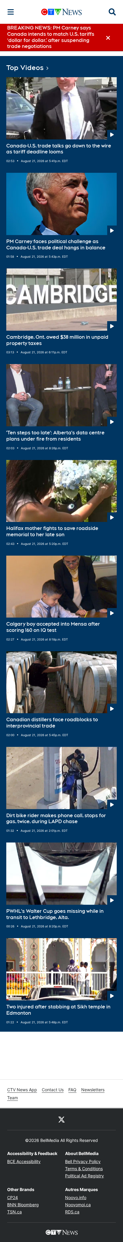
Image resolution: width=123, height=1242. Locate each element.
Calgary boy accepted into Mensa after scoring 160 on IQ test (53, 627)
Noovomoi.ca (78, 1204)
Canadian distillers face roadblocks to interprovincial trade (52, 723)
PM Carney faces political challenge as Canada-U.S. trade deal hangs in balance (55, 245)
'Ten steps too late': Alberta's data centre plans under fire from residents (55, 436)
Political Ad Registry (84, 1175)
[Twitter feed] (61, 1119)
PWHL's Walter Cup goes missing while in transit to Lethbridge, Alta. (55, 914)
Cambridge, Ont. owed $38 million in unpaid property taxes (57, 340)
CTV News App (22, 1089)
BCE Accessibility (24, 1161)
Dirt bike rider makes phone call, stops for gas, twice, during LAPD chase (56, 819)
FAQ (72, 1089)
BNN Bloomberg (23, 1204)
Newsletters (92, 1089)
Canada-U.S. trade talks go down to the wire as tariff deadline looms (58, 149)
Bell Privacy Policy (83, 1161)
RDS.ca (72, 1211)
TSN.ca (14, 1211)
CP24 (12, 1197)
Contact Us (53, 1089)
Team (12, 1097)
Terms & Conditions (84, 1168)
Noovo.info (75, 1197)
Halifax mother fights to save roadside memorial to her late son (52, 531)
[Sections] (11, 11)
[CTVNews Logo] (61, 11)
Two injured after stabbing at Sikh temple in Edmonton (58, 1010)
